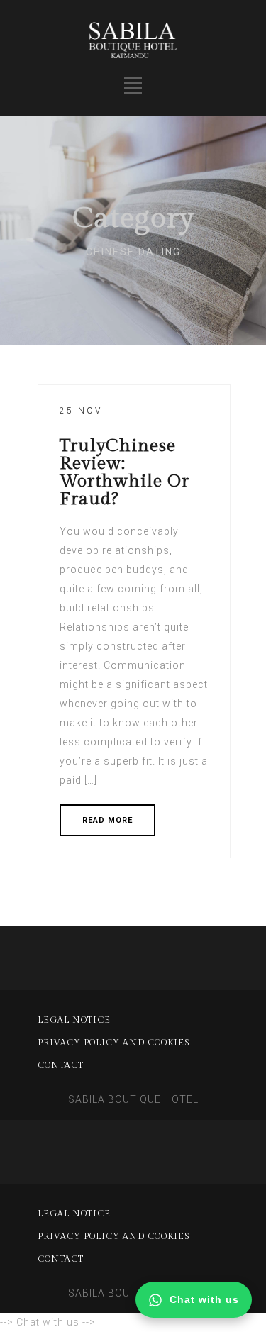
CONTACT (61, 1065)
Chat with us (204, 1299)
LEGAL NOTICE (74, 1020)
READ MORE (107, 820)
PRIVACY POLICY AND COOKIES (114, 1043)
